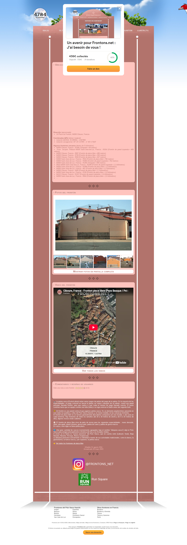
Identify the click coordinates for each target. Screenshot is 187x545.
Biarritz (56, 513)
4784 (40, 14)
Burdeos (100, 509)
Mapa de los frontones (92, 522)
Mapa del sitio (80, 522)
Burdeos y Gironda (103, 511)
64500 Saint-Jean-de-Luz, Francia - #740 (71, 172)
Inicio (46, 30)
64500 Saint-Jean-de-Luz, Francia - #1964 (71, 161)
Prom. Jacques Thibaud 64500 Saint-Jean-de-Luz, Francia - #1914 (82, 149)
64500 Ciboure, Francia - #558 (67, 157)
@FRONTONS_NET (99, 464)
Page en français (119, 522)
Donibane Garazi (78, 515)
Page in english (130, 522)
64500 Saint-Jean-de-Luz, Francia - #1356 (71, 163)
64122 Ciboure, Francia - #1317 (67, 174)
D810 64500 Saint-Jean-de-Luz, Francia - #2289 (73, 165)
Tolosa (99, 513)
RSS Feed (109, 522)
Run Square (100, 479)
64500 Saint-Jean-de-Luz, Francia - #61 (70, 168)
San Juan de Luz (60, 517)
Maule (75, 513)
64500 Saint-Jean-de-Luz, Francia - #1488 (71, 167)
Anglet (56, 509)
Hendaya (57, 515)
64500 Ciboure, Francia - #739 (67, 155)
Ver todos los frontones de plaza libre (69, 443)
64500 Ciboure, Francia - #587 (67, 153)
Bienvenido (72, 522)
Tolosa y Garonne (103, 515)
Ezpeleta (76, 509)
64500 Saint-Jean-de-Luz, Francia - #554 (71, 159)
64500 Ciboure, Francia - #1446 (67, 148)
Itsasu (75, 511)
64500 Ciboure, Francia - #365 (67, 170)
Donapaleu (76, 517)
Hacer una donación (93, 532)
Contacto (142, 30)
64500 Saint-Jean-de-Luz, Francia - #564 (71, 176)
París (99, 517)
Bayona (56, 511)
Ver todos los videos (93, 370)
